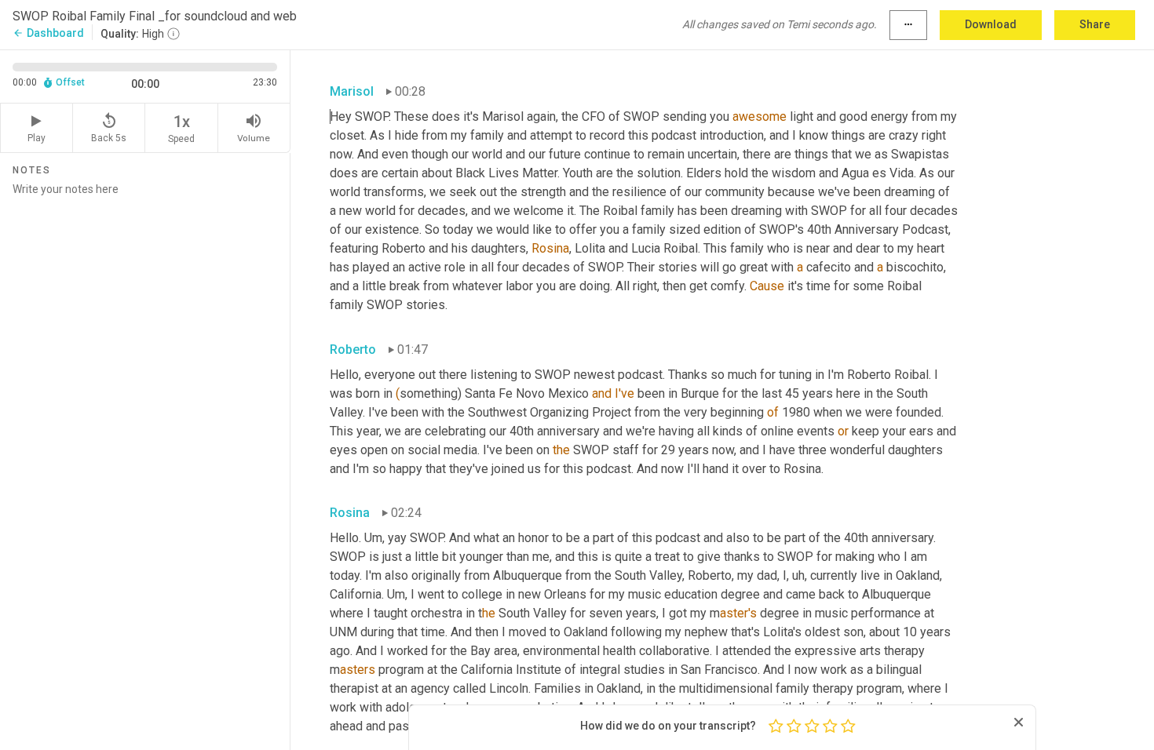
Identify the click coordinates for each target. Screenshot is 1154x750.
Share (1094, 24)
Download (991, 24)
